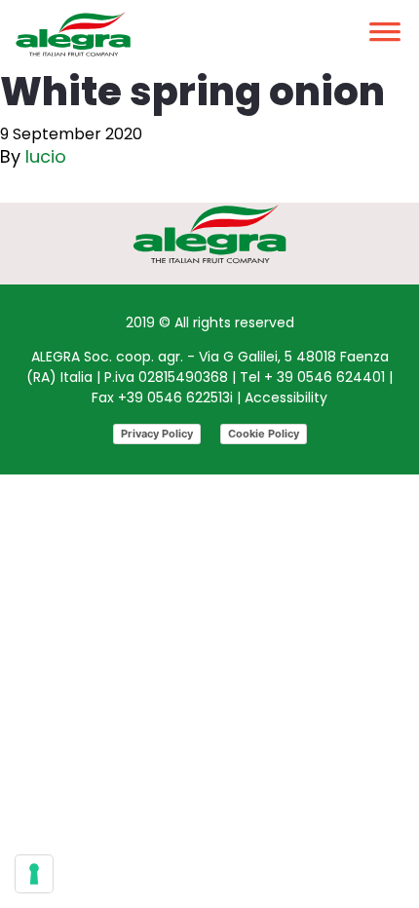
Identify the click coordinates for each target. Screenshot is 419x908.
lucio (45, 156)
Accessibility (286, 397)
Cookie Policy (263, 433)
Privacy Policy (157, 433)
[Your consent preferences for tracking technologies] (34, 873)
